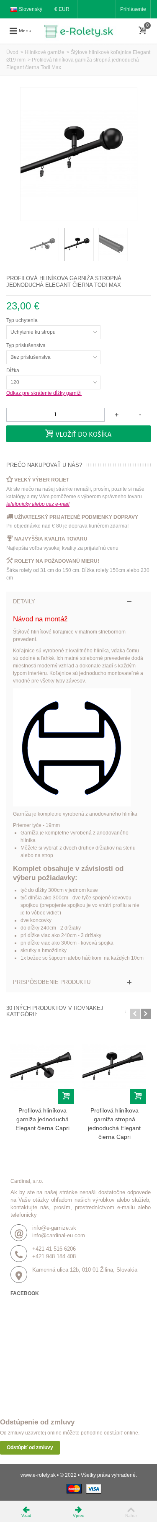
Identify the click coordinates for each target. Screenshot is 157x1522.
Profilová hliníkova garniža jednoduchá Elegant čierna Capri (42, 1119)
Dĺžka (13, 370)
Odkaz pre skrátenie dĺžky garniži (44, 393)
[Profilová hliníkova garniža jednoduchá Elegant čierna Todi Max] (44, 244)
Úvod (12, 52)
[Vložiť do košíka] (66, 1096)
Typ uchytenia (22, 320)
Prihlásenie (133, 9)
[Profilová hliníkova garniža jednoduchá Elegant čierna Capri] (42, 1067)
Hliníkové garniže (44, 52)
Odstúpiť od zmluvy (30, 1447)
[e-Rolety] (82, 30)
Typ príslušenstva (26, 345)
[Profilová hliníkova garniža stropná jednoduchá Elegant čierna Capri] (114, 1067)
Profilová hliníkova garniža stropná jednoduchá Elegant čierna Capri (114, 1123)
